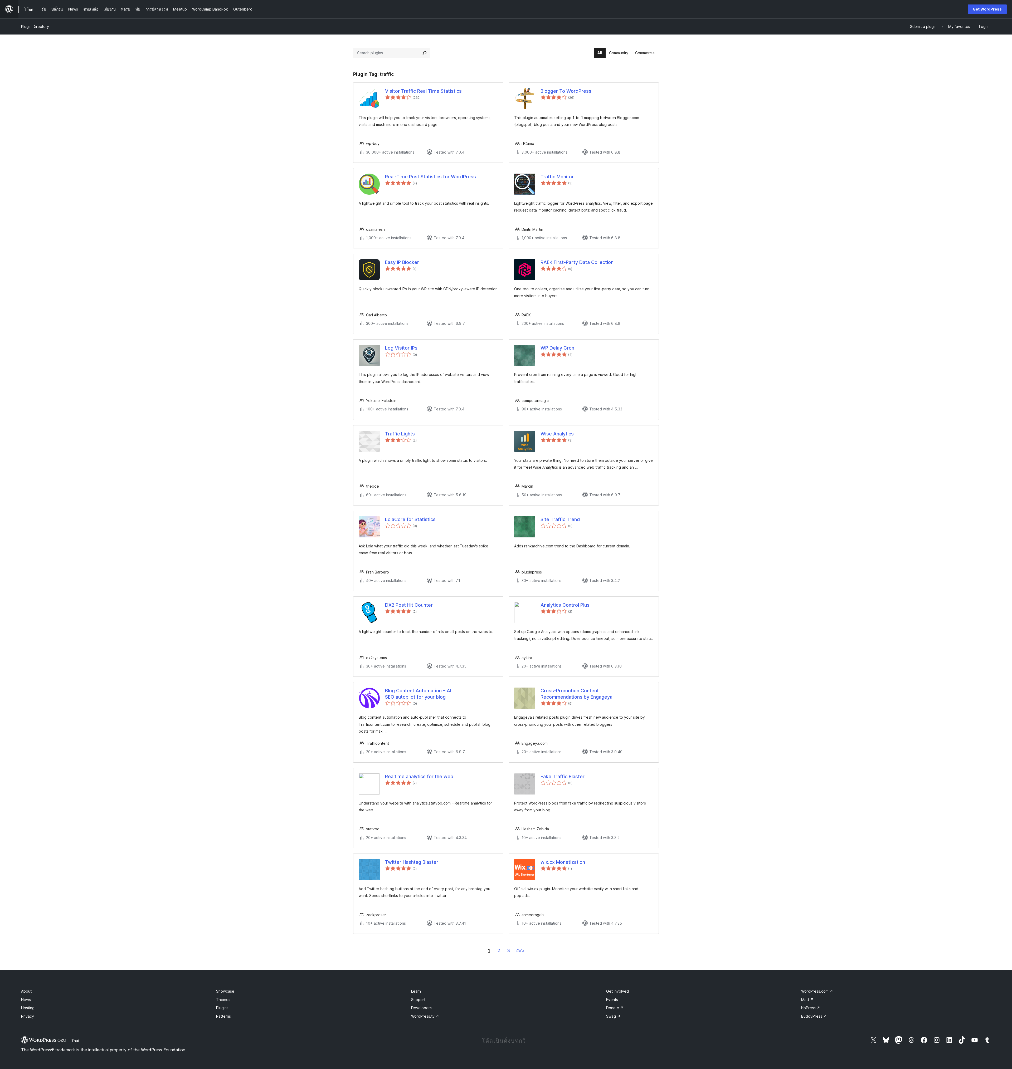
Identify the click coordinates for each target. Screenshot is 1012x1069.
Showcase (225, 991)
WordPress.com (817, 991)
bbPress (810, 1008)
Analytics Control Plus (565, 605)
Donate (615, 1008)
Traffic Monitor (557, 176)
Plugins (222, 1008)
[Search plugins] (424, 53)
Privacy (27, 1016)
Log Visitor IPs (401, 348)
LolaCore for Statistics (410, 519)
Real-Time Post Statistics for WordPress (430, 176)
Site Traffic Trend (560, 519)
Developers (421, 1008)
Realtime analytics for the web (419, 776)
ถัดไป (520, 950)
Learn (416, 991)
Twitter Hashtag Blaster (411, 862)
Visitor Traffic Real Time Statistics (423, 91)
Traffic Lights (400, 434)
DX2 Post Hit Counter (409, 605)
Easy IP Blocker (402, 262)
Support (418, 999)
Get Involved (617, 991)
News (26, 999)
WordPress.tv (425, 1016)
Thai (75, 1040)
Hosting (28, 1008)
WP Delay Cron (557, 348)
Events (612, 999)
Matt (807, 999)
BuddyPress (814, 1016)
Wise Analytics (557, 434)
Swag (613, 1016)
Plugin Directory (35, 26)
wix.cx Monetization (563, 862)
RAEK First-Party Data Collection (577, 262)
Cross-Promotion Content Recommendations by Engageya (576, 693)
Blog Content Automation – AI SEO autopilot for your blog (418, 693)
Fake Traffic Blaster (563, 776)
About (26, 991)
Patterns (223, 1016)
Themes (223, 999)
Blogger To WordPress (566, 91)
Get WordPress (987, 9)
